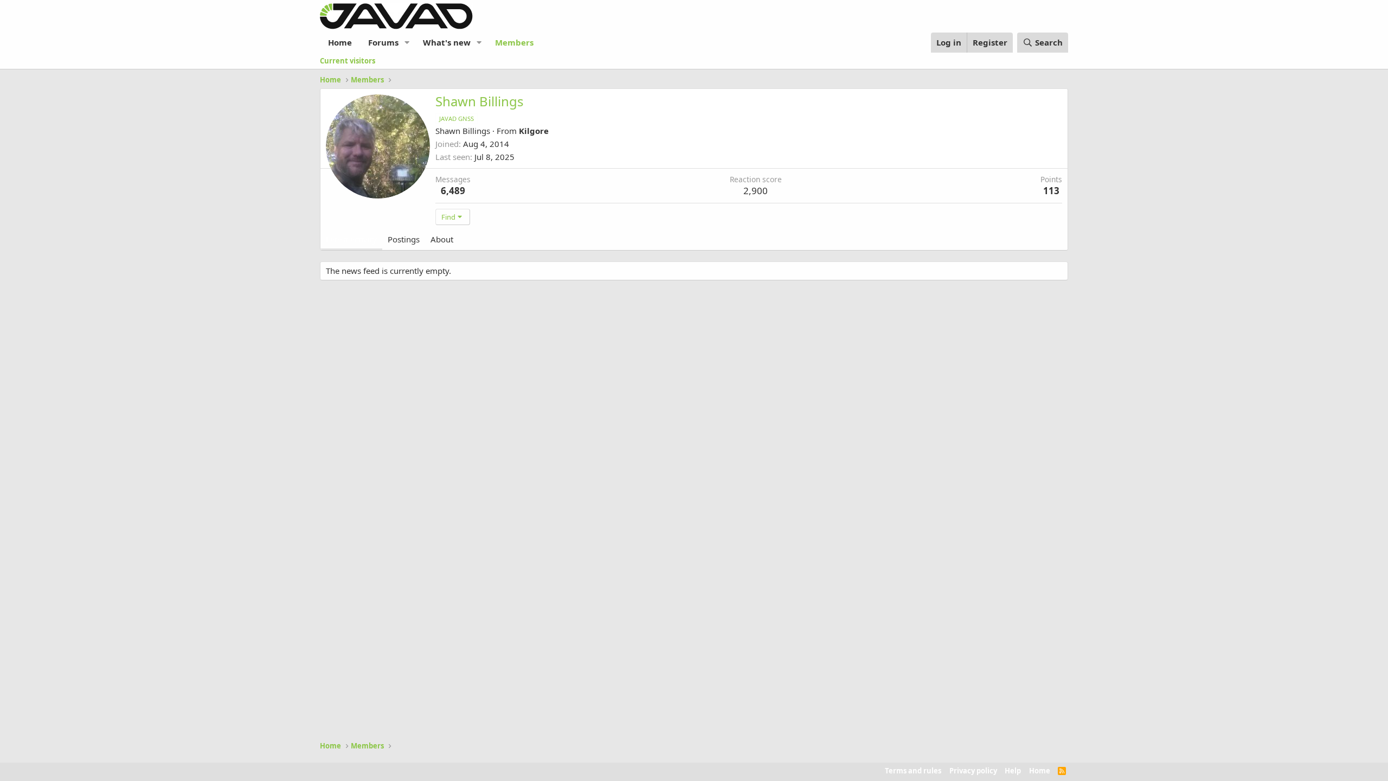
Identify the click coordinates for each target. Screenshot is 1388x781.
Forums (383, 42)
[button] (407, 43)
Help (1013, 771)
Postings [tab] (404, 239)
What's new (447, 42)
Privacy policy (973, 771)
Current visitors (347, 61)
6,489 (453, 190)
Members (514, 42)
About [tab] (441, 239)
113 (1051, 190)
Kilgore (534, 130)
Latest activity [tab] (351, 239)
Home (340, 42)
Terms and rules (913, 771)
